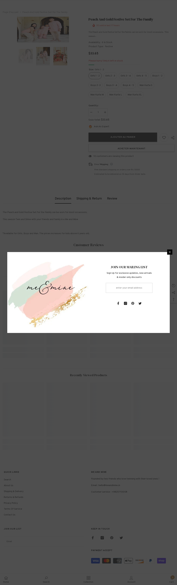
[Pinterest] (132, 303)
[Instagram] (125, 303)
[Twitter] (140, 303)
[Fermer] (169, 252)
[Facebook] (118, 303)
